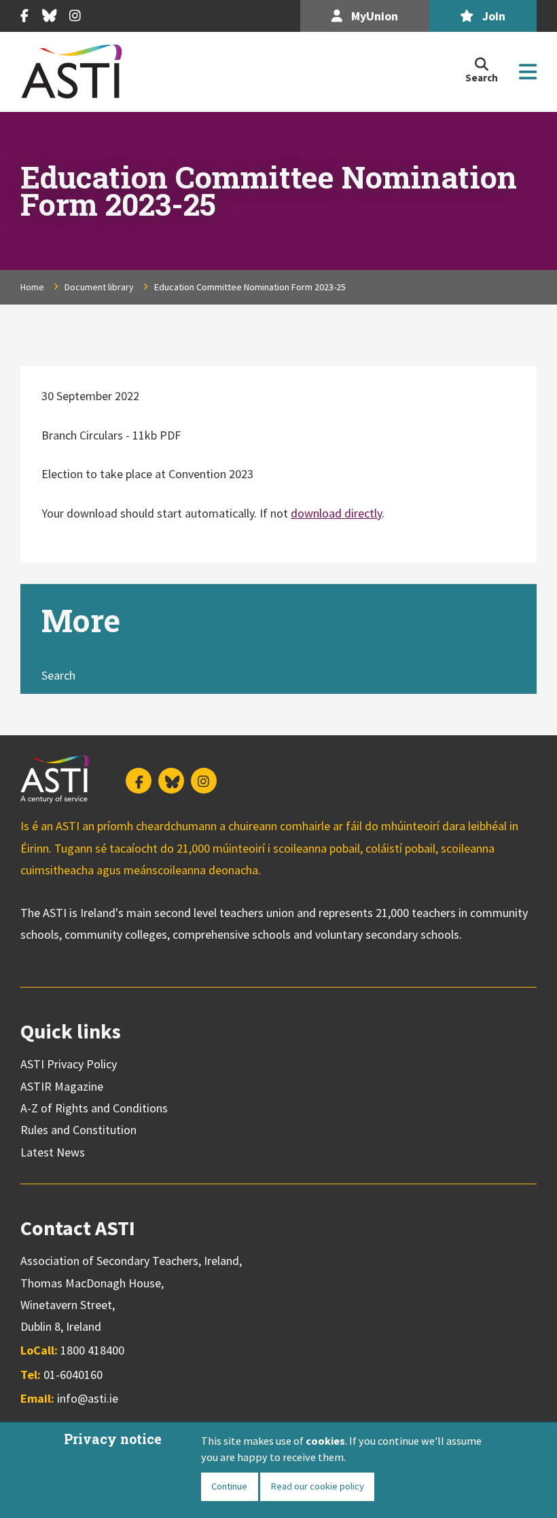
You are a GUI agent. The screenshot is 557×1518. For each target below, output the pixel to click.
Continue (229, 1486)
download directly (336, 513)
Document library (99, 287)
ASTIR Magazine (61, 1086)
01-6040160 (73, 1374)
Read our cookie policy (317, 1486)
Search (58, 675)
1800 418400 (92, 1350)
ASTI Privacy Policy (68, 1064)
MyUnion (373, 16)
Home (32, 287)
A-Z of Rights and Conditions (94, 1108)
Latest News (52, 1152)
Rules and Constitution (78, 1129)
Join (492, 16)
